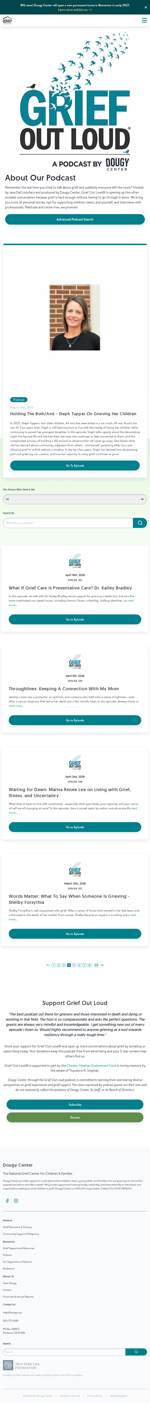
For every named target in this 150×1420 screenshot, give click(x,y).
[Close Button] (146, 7)
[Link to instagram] (16, 1201)
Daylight (122, 1396)
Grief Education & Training (17, 1227)
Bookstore (8, 1268)
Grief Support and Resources (18, 1248)
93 (96, 965)
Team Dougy (10, 1283)
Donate (75, 1117)
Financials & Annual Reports (18, 1296)
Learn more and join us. (73, 10)
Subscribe (75, 1105)
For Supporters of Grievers (17, 1262)
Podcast (7, 1255)
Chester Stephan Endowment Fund (91, 1065)
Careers (7, 1290)
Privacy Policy (94, 1396)
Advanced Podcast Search (75, 219)
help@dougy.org (12, 1312)
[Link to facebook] (7, 1201)
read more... (16, 706)
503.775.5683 (10, 1320)
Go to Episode (75, 619)
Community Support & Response (21, 1234)
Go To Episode (75, 465)
